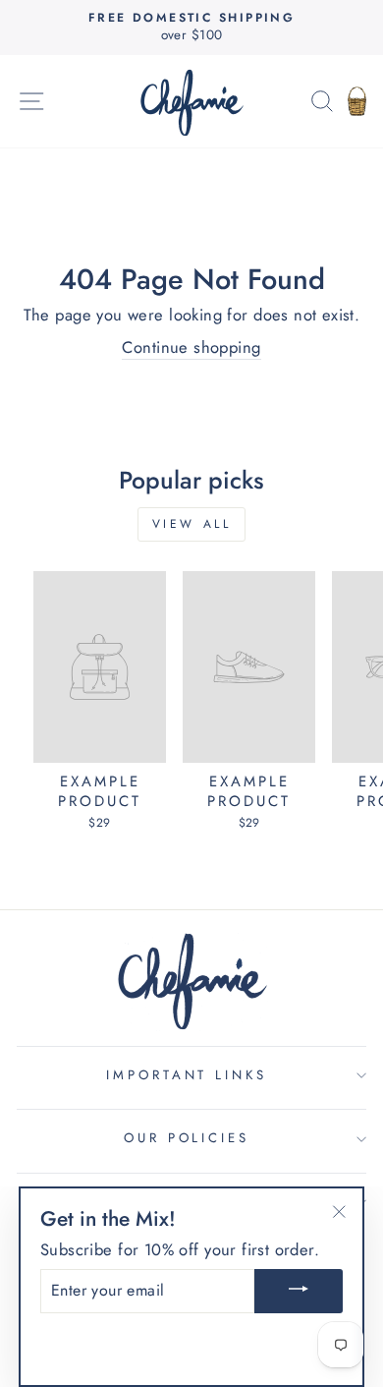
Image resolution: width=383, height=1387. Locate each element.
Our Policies (187, 1137)
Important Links (187, 1075)
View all (192, 524)
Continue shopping (191, 347)
